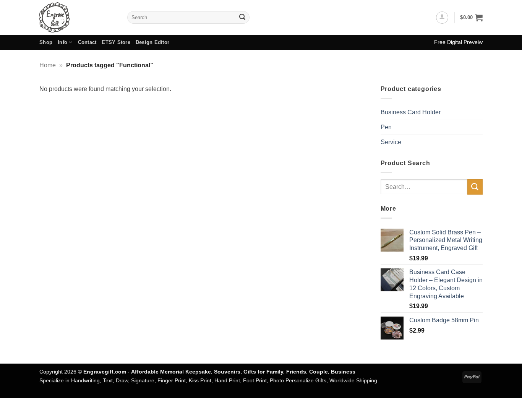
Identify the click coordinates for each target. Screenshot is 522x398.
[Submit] (242, 17)
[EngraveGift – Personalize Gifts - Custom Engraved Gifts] (77, 17)
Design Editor (152, 42)
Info (62, 42)
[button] (442, 17)
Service (391, 142)
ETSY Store (116, 42)
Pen (386, 127)
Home (47, 65)
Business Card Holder (411, 112)
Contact (87, 42)
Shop (45, 42)
